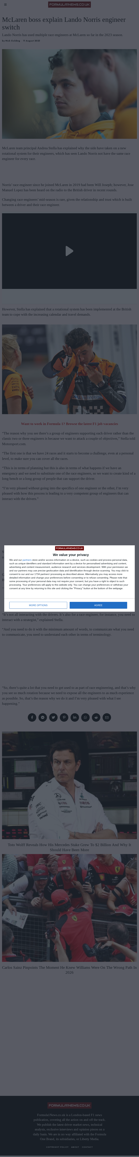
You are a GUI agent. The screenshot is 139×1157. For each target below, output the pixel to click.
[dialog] (69, 578)
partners (27, 560)
